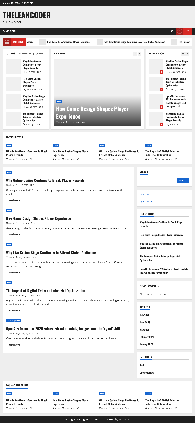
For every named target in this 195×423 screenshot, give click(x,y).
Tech (59, 101)
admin (61, 122)
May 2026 (144, 330)
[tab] (12, 54)
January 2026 (146, 344)
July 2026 (144, 315)
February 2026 (147, 337)
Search (144, 172)
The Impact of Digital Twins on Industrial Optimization (13, 119)
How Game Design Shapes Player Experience (63, 42)
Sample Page (9, 31)
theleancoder (27, 14)
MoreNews (108, 419)
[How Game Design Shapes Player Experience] (97, 92)
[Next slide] (139, 54)
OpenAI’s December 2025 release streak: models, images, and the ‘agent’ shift (156, 101)
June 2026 (145, 322)
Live (188, 31)
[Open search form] (172, 31)
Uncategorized (13, 320)
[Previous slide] (135, 54)
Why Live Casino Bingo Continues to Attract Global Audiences (129, 42)
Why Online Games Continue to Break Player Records (13, 66)
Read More (15, 201)
